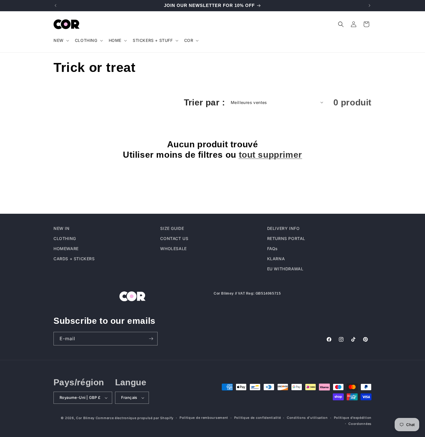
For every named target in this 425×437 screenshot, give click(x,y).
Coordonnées (360, 424)
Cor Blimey (85, 418)
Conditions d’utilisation (307, 418)
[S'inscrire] (151, 338)
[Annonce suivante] (369, 5)
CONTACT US (174, 238)
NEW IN (61, 228)
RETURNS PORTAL (286, 238)
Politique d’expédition (353, 418)
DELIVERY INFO (283, 228)
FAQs (272, 248)
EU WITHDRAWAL (285, 268)
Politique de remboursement (204, 418)
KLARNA (276, 258)
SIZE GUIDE (172, 228)
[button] (60, 40)
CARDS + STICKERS (74, 258)
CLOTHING (64, 238)
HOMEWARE (66, 248)
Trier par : (204, 102)
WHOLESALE (173, 248)
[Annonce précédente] (55, 5)
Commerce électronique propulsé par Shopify (134, 418)
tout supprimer (270, 154)
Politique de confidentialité (257, 418)
